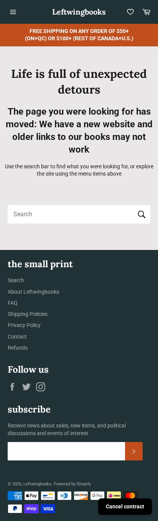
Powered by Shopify (72, 484)
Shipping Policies (28, 314)
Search (16, 280)
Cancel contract (125, 506)
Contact (17, 337)
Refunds (18, 348)
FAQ (13, 303)
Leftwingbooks (79, 11)
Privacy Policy (24, 325)
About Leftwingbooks (33, 292)
